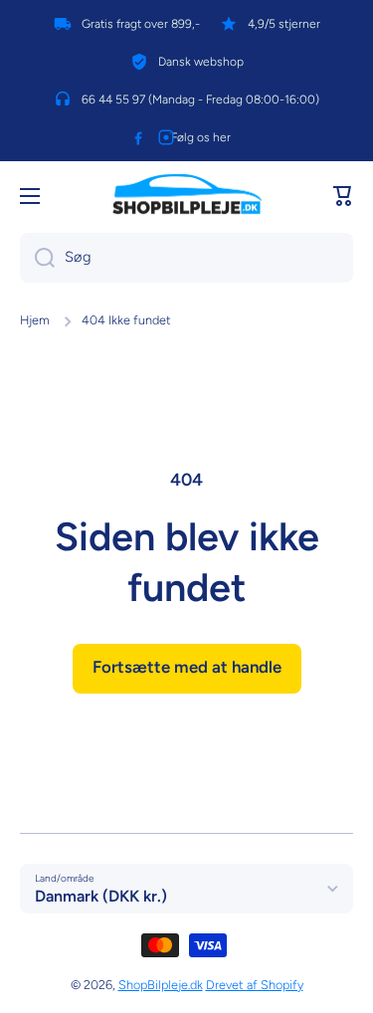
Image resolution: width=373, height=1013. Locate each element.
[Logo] (187, 196)
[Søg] (37, 258)
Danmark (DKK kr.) (101, 896)
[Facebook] (138, 137)
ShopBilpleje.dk (160, 984)
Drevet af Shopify (254, 984)
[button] (343, 196)
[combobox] (186, 258)
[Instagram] (166, 137)
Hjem (35, 319)
